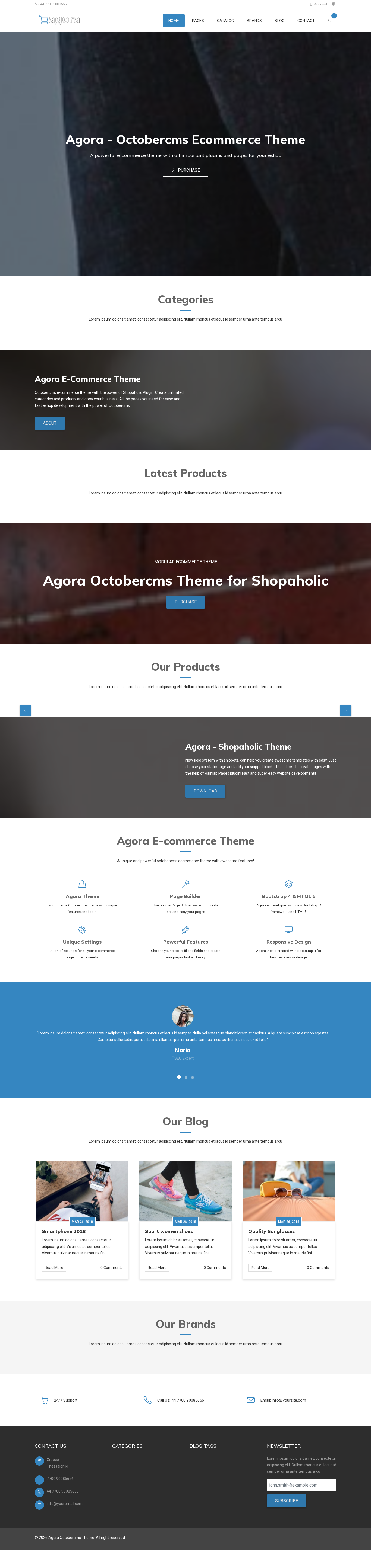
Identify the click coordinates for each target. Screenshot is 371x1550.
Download (205, 791)
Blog (279, 20)
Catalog (225, 20)
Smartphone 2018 (64, 1231)
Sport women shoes (169, 1231)
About (49, 423)
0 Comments (111, 1267)
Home (173, 20)
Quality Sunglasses (271, 1231)
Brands (254, 20)
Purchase (188, 170)
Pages (198, 20)
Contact (306, 20)
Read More (54, 1267)
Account (320, 4)
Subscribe (286, 1500)
